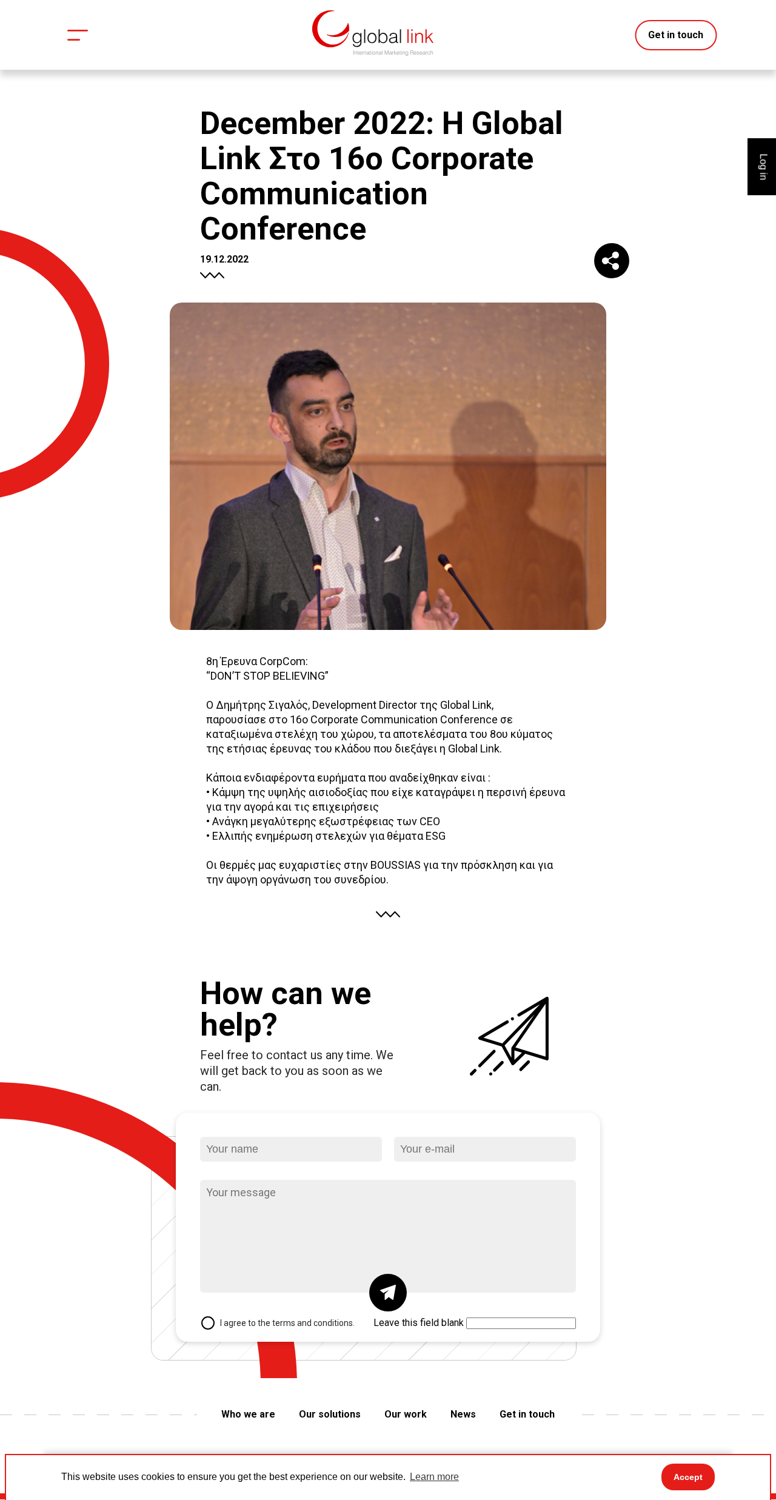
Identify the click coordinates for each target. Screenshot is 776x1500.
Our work (405, 1414)
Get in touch (675, 35)
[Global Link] (372, 33)
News (463, 1414)
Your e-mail (426, 1123)
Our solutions (330, 1414)
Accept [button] (688, 1477)
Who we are (248, 1414)
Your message (238, 1166)
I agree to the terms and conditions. (287, 1323)
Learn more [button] (434, 1477)
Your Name (231, 1123)
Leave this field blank (418, 1322)
